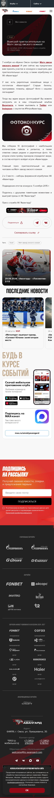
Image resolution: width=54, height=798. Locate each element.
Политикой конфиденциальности (19, 513)
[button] (15, 222)
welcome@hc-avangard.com (27, 752)
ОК (27, 790)
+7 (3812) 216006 (29, 741)
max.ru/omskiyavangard (27, 433)
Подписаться (27, 501)
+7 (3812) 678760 (44, 741)
